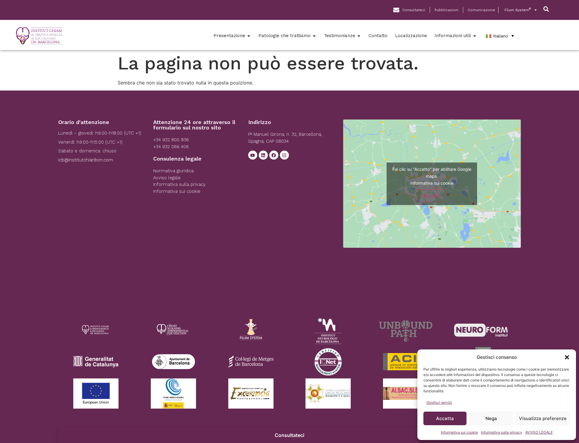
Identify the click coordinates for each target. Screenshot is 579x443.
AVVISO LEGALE (539, 432)
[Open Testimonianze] (359, 35)
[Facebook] (273, 155)
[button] (567, 357)
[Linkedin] (263, 155)
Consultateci (289, 435)
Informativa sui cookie (459, 432)
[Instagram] (284, 155)
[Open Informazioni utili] (475, 35)
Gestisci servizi (439, 402)
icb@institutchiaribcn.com (85, 160)
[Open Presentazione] (249, 35)
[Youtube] (252, 155)
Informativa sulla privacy (501, 432)
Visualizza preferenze (543, 418)
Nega (491, 418)
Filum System (518, 9)
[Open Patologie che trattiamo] (314, 35)
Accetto (432, 196)
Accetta (445, 418)
